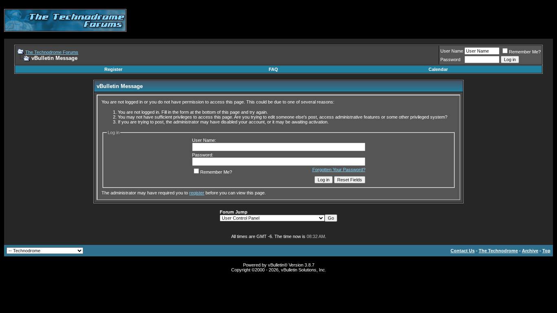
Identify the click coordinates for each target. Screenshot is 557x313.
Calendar (438, 69)
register (196, 192)
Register (113, 69)
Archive (530, 250)
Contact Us (463, 250)
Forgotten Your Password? (338, 169)
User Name (451, 50)
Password (450, 59)
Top (546, 250)
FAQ (273, 69)
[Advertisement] (404, 20)
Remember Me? (525, 51)
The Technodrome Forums (51, 52)
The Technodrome (498, 250)
